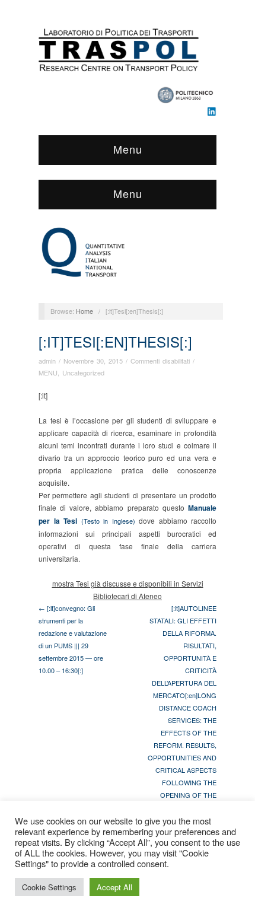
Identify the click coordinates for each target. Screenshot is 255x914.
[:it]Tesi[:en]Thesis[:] (115, 341)
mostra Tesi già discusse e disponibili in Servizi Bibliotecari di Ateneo (127, 589)
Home (84, 311)
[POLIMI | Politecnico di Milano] (186, 92)
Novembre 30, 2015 (93, 360)
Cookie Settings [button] (49, 887)
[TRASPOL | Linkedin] (212, 110)
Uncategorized (83, 372)
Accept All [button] (114, 887)
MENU (48, 372)
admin (47, 360)
